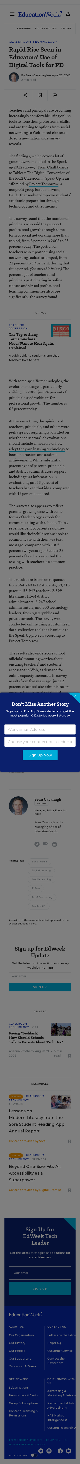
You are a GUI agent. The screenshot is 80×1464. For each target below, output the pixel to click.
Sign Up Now (40, 755)
